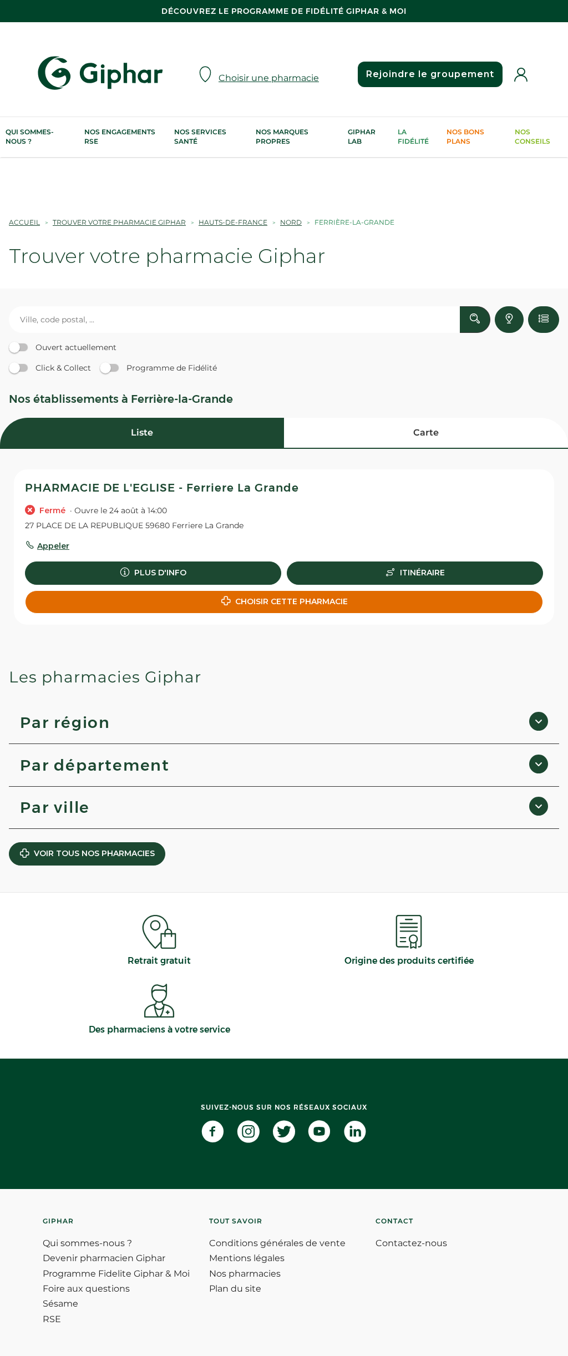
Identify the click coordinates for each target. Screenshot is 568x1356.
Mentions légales (247, 1258)
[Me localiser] (509, 319)
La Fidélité (413, 136)
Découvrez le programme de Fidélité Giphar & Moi (284, 11)
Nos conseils (532, 136)
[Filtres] (543, 319)
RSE (52, 1319)
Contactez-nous (411, 1243)
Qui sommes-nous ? (30, 136)
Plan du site (235, 1288)
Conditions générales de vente (277, 1243)
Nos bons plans (465, 136)
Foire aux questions (86, 1288)
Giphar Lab (362, 136)
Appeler (53, 546)
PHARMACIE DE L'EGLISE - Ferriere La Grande (162, 487)
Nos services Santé (200, 136)
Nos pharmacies (245, 1273)
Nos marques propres (282, 136)
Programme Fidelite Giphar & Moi (116, 1273)
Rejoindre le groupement (430, 74)
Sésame (60, 1303)
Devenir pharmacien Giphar (104, 1258)
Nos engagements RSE (119, 136)
